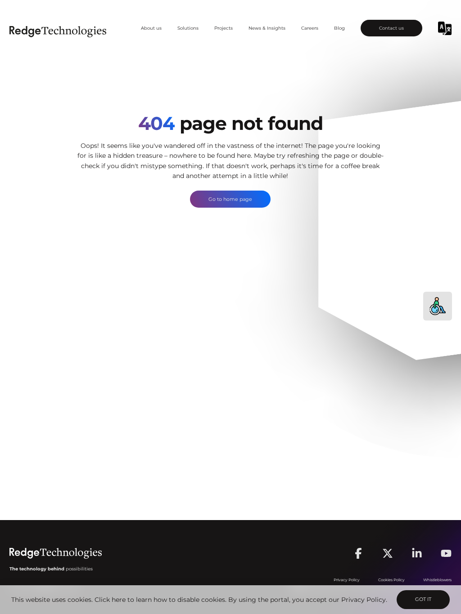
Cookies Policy (391, 580)
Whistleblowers (437, 580)
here (119, 600)
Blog (339, 28)
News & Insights (267, 28)
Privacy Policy (363, 600)
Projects (223, 28)
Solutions (188, 28)
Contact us (391, 28)
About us (151, 28)
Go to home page (230, 199)
